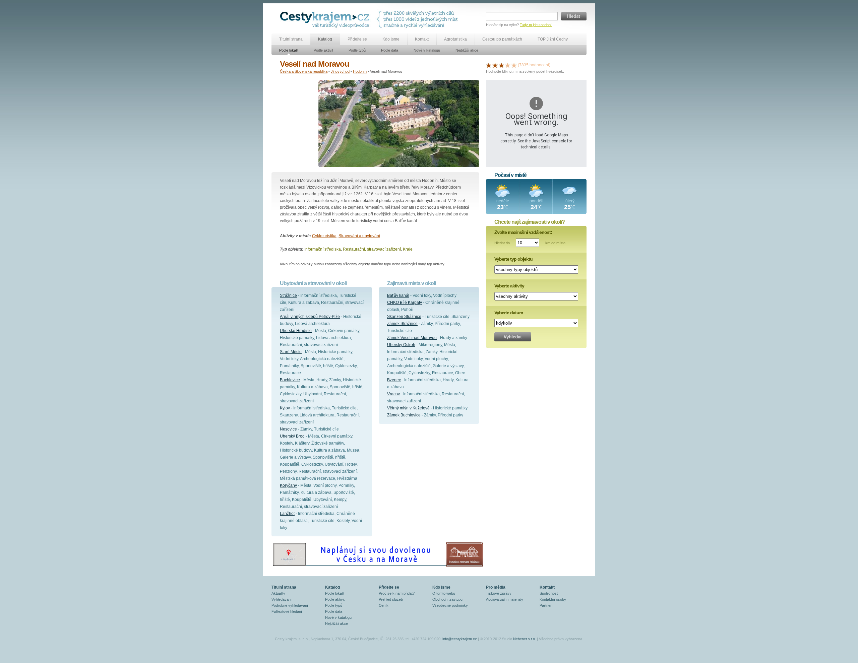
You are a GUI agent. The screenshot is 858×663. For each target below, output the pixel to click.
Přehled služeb (391, 599)
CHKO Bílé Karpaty (404, 302)
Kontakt (422, 39)
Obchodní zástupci (447, 599)
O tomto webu (443, 593)
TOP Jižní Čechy (553, 39)
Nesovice (288, 429)
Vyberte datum (508, 312)
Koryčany (288, 485)
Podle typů (357, 50)
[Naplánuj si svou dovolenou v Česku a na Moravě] (377, 566)
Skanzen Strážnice (404, 316)
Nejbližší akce (466, 50)
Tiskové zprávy (498, 593)
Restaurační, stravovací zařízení (372, 249)
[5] (514, 65)
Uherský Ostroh (401, 344)
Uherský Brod (292, 436)
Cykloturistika (324, 236)
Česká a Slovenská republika (303, 71)
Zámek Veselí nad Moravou (412, 337)
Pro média (495, 587)
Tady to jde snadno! (536, 25)
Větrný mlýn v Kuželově (408, 408)
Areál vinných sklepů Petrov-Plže (310, 316)
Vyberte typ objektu (513, 259)
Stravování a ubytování (359, 236)
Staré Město (291, 351)
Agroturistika (455, 39)
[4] (507, 65)
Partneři (546, 605)
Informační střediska (322, 249)
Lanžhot (287, 513)
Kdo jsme (391, 39)
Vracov (393, 394)
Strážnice (288, 295)
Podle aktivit (323, 50)
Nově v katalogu (427, 50)
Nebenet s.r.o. (524, 639)
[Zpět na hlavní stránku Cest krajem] (326, 19)
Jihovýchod (340, 71)
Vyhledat (512, 336)
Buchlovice (290, 380)
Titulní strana (291, 39)
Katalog (325, 39)
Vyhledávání (281, 599)
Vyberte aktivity (509, 285)
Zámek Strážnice (402, 323)
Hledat (574, 16)
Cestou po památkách (502, 39)
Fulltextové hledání (286, 611)
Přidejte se (357, 39)
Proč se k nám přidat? (397, 593)
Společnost (549, 593)
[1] (488, 65)
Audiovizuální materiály (504, 599)
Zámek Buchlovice (404, 415)
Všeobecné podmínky (450, 605)
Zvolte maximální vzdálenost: (523, 232)
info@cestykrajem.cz (459, 639)
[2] (495, 65)
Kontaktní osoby (553, 599)
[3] (501, 65)
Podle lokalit (288, 50)
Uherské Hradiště (296, 330)
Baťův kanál (398, 295)
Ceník (383, 605)
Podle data (389, 50)
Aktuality (278, 593)
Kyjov (285, 408)
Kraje (408, 249)
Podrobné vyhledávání (289, 605)
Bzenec (394, 380)
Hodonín (360, 71)
